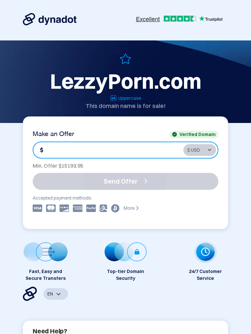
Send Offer (121, 181)
